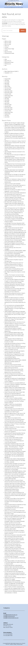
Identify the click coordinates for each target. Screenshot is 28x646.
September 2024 (9, 112)
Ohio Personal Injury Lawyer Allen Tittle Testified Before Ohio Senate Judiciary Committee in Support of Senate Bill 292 (14, 217)
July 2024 (7, 115)
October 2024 (8, 110)
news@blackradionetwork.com (10, 614)
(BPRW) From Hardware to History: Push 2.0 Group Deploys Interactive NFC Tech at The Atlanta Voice (15, 143)
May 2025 (7, 101)
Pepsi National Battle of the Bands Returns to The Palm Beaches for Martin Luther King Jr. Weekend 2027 (15, 562)
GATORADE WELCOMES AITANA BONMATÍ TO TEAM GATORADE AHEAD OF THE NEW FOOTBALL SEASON (15, 460)
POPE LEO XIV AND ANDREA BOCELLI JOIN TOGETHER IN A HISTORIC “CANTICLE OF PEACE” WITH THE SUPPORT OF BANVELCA (15, 473)
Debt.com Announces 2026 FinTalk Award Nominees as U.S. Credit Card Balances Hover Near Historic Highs (15, 512)
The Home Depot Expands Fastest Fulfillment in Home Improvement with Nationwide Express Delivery (14, 366)
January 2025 (8, 106)
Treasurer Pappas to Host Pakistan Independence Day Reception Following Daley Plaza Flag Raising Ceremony (14, 549)
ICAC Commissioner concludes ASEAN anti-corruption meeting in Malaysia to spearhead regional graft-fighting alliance (15, 384)
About (11, 644)
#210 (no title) (8, 42)
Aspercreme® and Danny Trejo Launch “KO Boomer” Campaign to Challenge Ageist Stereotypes (15, 415)
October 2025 (8, 94)
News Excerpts (8, 51)
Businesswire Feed (9, 62)
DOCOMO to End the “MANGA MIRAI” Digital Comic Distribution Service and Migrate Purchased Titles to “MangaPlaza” (15, 252)
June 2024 (7, 117)
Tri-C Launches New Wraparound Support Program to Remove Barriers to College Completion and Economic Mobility (14, 281)
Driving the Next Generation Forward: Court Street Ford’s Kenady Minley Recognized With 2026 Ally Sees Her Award (15, 465)
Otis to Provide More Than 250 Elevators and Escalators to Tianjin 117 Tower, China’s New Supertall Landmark (15, 424)
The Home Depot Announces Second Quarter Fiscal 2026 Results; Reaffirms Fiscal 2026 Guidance (15, 375)
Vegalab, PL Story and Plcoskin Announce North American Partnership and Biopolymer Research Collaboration (14, 544)
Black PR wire (8, 60)
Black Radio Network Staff (11, 71)
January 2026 (8, 89)
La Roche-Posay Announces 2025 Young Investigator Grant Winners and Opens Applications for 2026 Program (14, 410)
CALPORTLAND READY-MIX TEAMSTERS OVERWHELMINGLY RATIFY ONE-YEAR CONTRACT (14, 171)
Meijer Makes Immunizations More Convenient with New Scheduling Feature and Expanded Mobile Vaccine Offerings (14, 419)
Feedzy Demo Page (9, 48)
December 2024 (8, 107)
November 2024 (8, 109)
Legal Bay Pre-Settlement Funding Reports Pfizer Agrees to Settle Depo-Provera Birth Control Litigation (15, 380)
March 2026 (7, 86)
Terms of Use (19, 644)
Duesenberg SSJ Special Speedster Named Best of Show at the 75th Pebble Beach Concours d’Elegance (15, 435)
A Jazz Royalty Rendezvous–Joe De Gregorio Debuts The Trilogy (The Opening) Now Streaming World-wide (15, 319)
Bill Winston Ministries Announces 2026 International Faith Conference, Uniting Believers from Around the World (14, 371)
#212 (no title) (8, 44)
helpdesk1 (7, 72)
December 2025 (8, 91)
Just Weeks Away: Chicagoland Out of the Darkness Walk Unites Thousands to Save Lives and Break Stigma (14, 355)
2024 (6, 59)
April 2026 (7, 85)
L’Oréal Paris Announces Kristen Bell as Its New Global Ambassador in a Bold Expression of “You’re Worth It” (14, 290)
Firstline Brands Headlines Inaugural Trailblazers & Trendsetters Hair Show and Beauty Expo (14, 330)
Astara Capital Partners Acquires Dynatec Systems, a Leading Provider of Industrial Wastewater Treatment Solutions (14, 540)
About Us (7, 45)
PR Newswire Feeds (9, 53)
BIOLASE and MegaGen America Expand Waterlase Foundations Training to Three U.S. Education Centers (15, 244)
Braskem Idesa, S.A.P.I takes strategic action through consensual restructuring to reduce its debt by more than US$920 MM (15, 389)
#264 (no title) (8, 41)
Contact (6, 47)
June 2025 (7, 100)
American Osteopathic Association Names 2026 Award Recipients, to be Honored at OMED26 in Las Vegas (14, 286)
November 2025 (8, 92)
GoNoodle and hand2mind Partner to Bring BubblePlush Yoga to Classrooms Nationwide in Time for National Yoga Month (15, 345)
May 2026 (7, 83)
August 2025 (7, 97)
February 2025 (8, 104)
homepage (4, 23)
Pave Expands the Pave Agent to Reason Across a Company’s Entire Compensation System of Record (15, 532)
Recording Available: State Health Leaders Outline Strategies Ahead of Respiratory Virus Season (15, 257)
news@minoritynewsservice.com (10, 617)
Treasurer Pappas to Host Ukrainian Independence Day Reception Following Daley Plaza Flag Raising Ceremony (14, 199)
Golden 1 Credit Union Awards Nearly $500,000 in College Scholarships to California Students (13, 406)
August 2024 (7, 113)
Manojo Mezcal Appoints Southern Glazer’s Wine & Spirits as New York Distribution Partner (15, 295)
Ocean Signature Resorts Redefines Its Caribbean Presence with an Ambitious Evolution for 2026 (14, 340)
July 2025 (7, 98)
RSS (5, 65)
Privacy (15, 644)
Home (6, 50)
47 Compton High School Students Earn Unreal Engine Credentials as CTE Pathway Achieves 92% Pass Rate (15, 477)
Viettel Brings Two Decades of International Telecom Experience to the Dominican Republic (15, 176)
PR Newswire (8, 63)
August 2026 (7, 78)
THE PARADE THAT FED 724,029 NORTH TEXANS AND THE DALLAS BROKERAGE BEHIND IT (14, 456)
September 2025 (9, 95)
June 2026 (7, 82)
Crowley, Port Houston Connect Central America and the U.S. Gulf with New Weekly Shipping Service (15, 276)
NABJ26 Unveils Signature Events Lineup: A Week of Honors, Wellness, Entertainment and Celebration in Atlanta (15, 591)
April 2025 (7, 103)
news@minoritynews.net (9, 616)
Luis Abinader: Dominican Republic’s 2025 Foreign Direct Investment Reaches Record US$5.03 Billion (15, 225)
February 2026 (8, 88)
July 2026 (7, 80)
